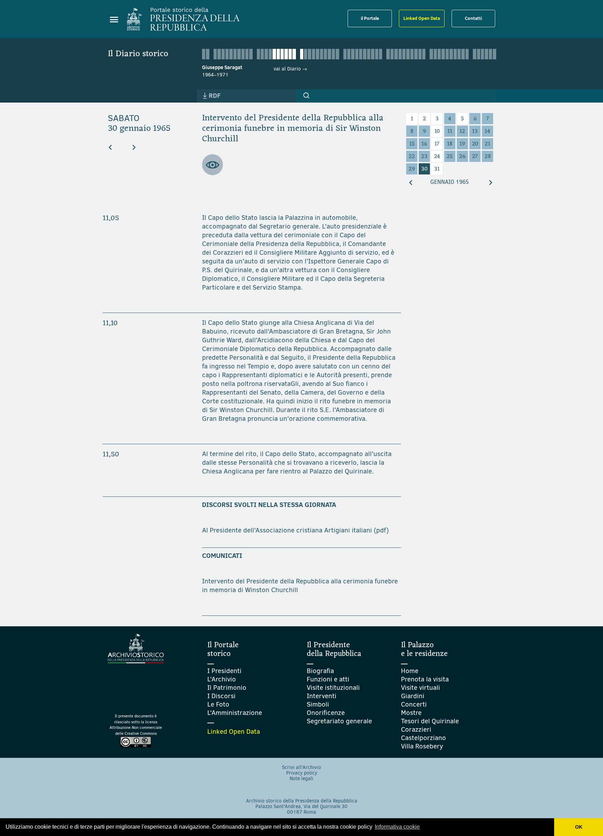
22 (412, 156)
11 (449, 131)
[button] (306, 95)
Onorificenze (326, 712)
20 (475, 144)
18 (449, 144)
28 (488, 156)
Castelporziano (423, 737)
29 (412, 169)
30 (424, 169)
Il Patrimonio (226, 687)
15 (412, 144)
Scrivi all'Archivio (301, 767)
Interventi (321, 696)
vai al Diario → (290, 69)
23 (424, 156)
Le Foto (218, 704)
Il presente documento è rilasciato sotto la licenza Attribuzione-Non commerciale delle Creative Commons (136, 725)
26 (462, 156)
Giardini (412, 696)
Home (409, 670)
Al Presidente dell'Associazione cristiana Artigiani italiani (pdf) (295, 530)
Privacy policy (301, 773)
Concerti (414, 704)
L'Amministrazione (234, 712)
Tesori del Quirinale (430, 721)
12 (462, 131)
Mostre (411, 712)
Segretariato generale (339, 721)
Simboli (318, 704)
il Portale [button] (370, 18)
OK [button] (578, 827)
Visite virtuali (420, 687)
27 (475, 156)
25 (450, 156)
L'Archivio (221, 679)
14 (487, 131)
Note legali (301, 778)
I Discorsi (221, 696)
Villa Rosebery (422, 746)
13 (475, 131)
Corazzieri (416, 729)
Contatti (473, 18)
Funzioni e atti (328, 679)
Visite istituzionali (333, 687)
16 (424, 144)
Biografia (320, 670)
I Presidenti (224, 670)
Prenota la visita (425, 679)
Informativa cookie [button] (397, 827)
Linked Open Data (421, 18)
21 (487, 144)
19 (462, 144)
